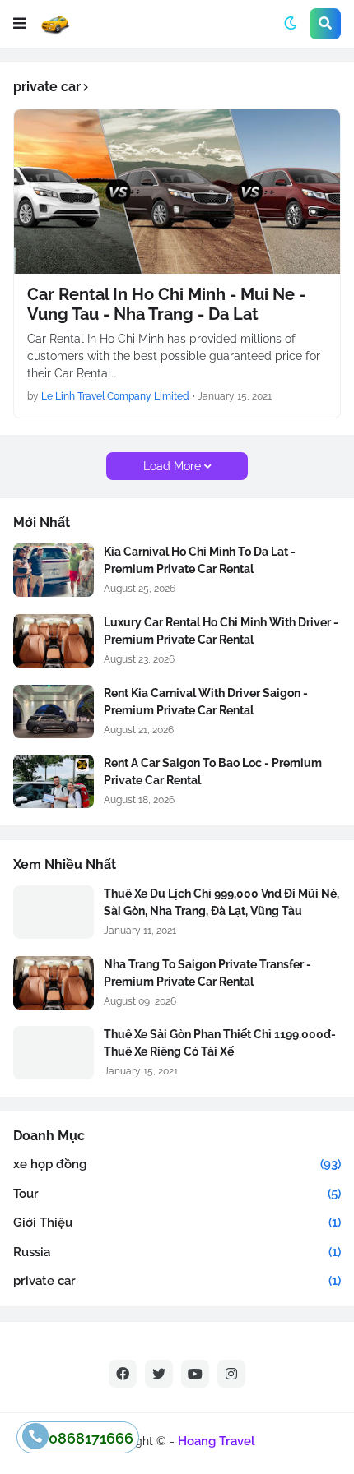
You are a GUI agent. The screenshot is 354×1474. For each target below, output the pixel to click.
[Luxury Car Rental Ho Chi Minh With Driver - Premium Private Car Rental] (53, 641)
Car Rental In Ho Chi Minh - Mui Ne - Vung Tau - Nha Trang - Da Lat (166, 304)
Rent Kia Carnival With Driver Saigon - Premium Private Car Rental (206, 701)
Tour (177, 1193)
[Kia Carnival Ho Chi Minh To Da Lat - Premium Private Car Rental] (53, 570)
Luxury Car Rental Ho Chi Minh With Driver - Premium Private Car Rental (221, 631)
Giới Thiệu (177, 1222)
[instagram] (231, 1374)
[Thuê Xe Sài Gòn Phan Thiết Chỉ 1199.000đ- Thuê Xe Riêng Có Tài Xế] (53, 1052)
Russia (177, 1252)
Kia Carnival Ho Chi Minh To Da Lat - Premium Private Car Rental (200, 560)
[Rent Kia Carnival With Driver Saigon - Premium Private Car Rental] (53, 711)
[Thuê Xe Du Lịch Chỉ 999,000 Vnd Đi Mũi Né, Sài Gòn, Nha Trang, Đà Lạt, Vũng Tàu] (53, 912)
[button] (20, 24)
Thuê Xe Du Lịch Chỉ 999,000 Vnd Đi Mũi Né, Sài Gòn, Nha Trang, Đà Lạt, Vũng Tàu (221, 902)
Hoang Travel (216, 1441)
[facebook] (123, 1374)
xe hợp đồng (177, 1164)
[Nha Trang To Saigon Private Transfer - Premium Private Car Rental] (53, 983)
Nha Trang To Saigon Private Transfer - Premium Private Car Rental (207, 973)
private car (177, 1280)
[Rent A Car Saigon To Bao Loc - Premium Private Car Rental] (53, 781)
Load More (172, 466)
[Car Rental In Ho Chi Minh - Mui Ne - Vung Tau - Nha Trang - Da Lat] (177, 191)
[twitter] (159, 1374)
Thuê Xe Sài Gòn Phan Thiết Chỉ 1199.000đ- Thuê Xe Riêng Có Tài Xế (220, 1043)
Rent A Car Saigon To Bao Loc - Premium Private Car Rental (213, 771)
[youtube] (195, 1374)
